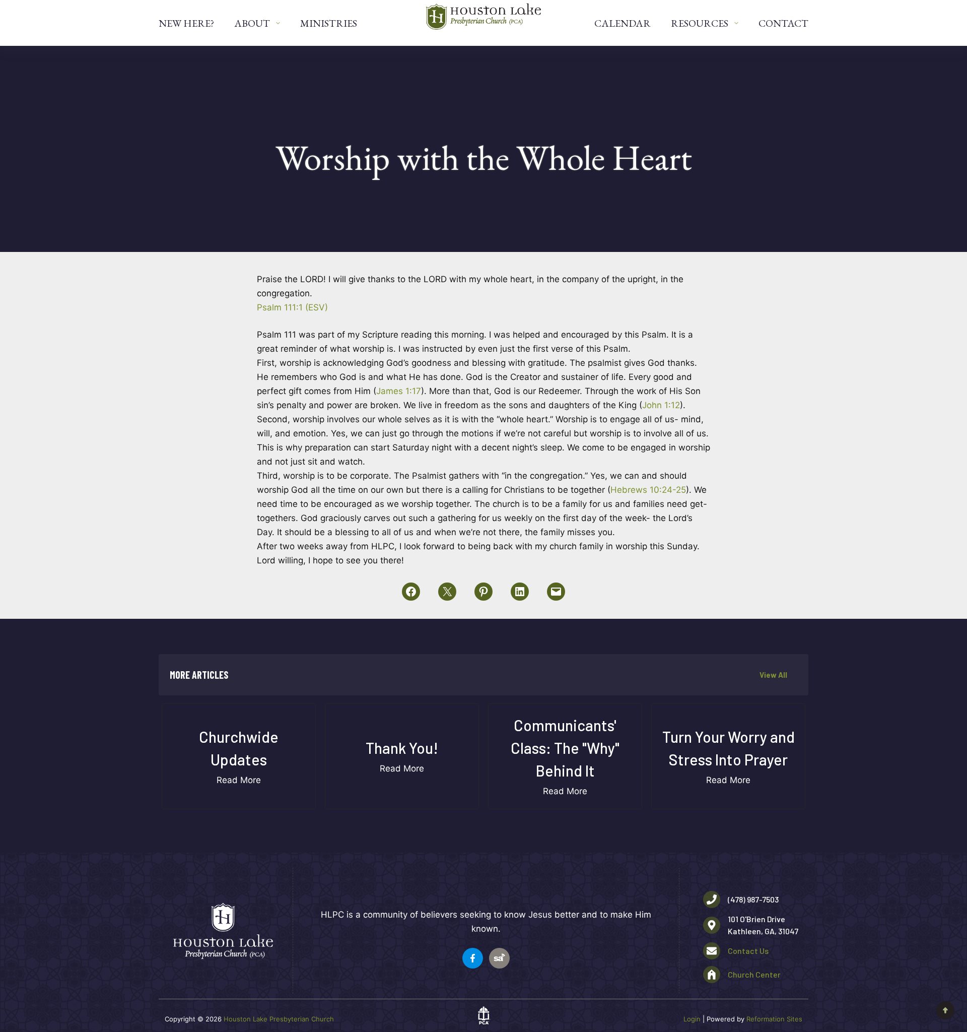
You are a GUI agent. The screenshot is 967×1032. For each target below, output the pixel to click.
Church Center (754, 974)
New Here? (186, 23)
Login (692, 1019)
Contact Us (748, 950)
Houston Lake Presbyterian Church (279, 1019)
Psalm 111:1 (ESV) (292, 307)
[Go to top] (945, 1010)
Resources (699, 23)
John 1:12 (661, 405)
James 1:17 (398, 391)
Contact (783, 23)
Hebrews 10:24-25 (648, 490)
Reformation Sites (774, 1019)
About (252, 23)
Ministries (328, 23)
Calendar (622, 23)
